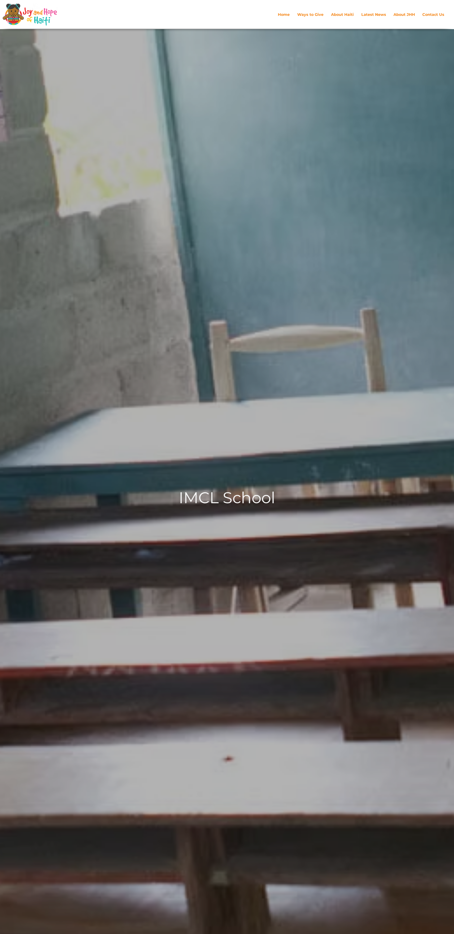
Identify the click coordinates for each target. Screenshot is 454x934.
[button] (404, 14)
